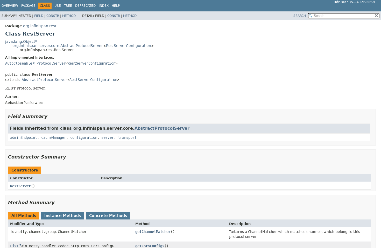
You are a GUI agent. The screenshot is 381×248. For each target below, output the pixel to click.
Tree (68, 6)
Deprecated (85, 6)
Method (69, 16)
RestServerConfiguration (128, 46)
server (107, 137)
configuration (83, 137)
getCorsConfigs (149, 246)
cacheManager (53, 137)
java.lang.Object (20, 41)
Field (38, 16)
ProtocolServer (51, 63)
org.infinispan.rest (39, 26)
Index (104, 6)
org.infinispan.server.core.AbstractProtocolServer (57, 46)
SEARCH (299, 16)
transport (127, 137)
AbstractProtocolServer (44, 80)
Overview (10, 6)
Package (28, 6)
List (14, 246)
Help (116, 6)
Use (57, 6)
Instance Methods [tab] (62, 215)
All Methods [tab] (23, 215)
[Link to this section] (51, 116)
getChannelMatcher (153, 232)
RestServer (20, 186)
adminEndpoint (23, 137)
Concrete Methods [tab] (108, 215)
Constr (52, 16)
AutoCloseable (18, 63)
